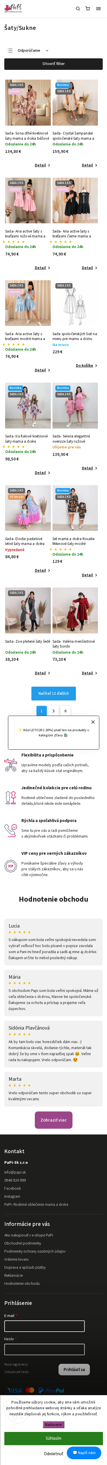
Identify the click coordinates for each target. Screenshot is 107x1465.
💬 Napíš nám (84, 1453)
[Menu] (98, 8)
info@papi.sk (15, 1172)
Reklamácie (13, 1275)
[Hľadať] (78, 8)
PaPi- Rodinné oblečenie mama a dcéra (36, 1204)
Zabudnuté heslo (16, 1371)
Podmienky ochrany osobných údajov (35, 1251)
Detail (40, 165)
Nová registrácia (16, 1364)
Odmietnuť (53, 1454)
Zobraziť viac (54, 1120)
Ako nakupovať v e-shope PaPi (28, 1235)
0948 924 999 (15, 1180)
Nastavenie (53, 1424)
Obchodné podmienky (22, 1243)
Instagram (12, 1196)
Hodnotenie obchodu (53, 899)
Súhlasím (53, 1438)
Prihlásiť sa (74, 1369)
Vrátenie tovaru (16, 1259)
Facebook (12, 1188)
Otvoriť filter (54, 64)
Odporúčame (29, 50)
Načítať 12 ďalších (54, 693)
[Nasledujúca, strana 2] (54, 711)
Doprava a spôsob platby (25, 1267)
